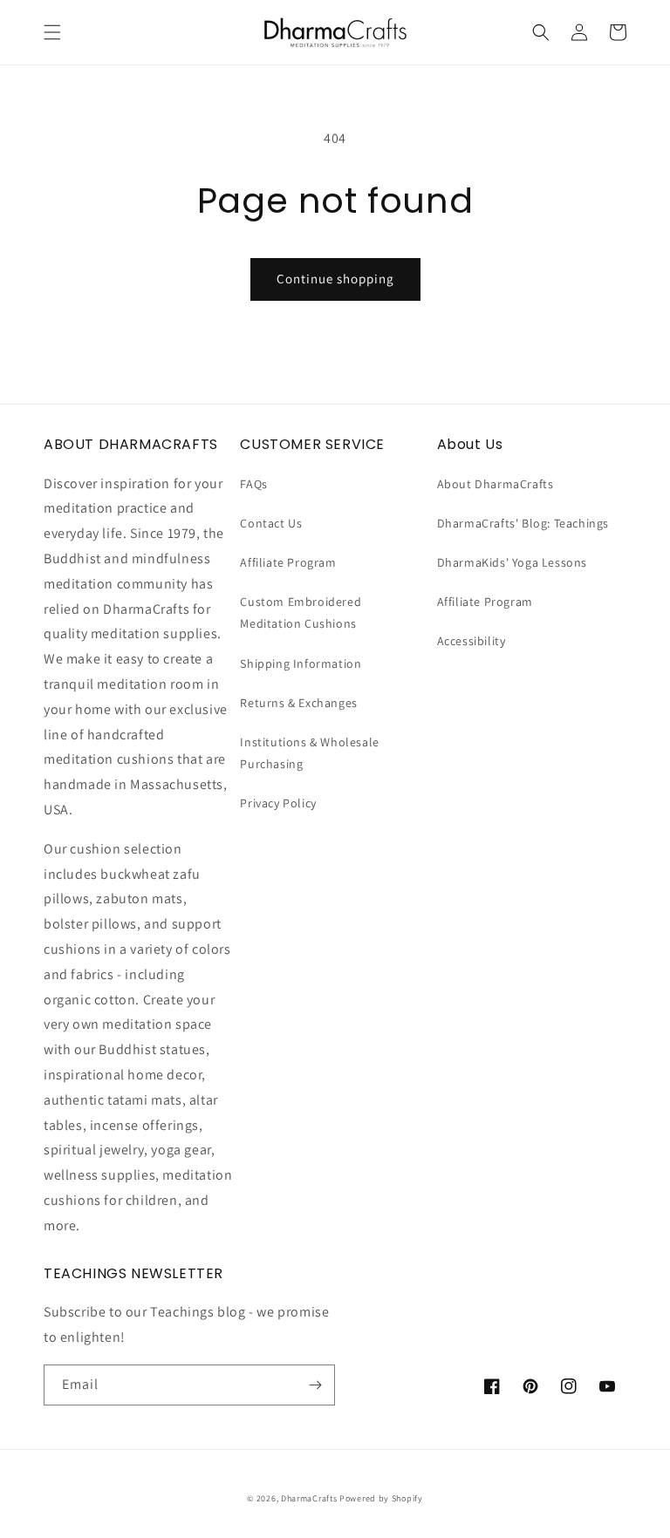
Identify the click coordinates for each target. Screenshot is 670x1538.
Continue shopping (335, 278)
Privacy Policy (278, 803)
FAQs (253, 484)
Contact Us (271, 523)
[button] (52, 32)
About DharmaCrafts (495, 484)
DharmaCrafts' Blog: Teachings (523, 523)
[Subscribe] (315, 1384)
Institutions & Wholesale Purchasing (309, 753)
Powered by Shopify (381, 1498)
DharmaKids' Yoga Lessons (512, 562)
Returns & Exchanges (298, 703)
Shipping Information (300, 663)
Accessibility (471, 641)
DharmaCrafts (309, 1498)
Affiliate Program (288, 562)
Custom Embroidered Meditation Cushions (300, 612)
